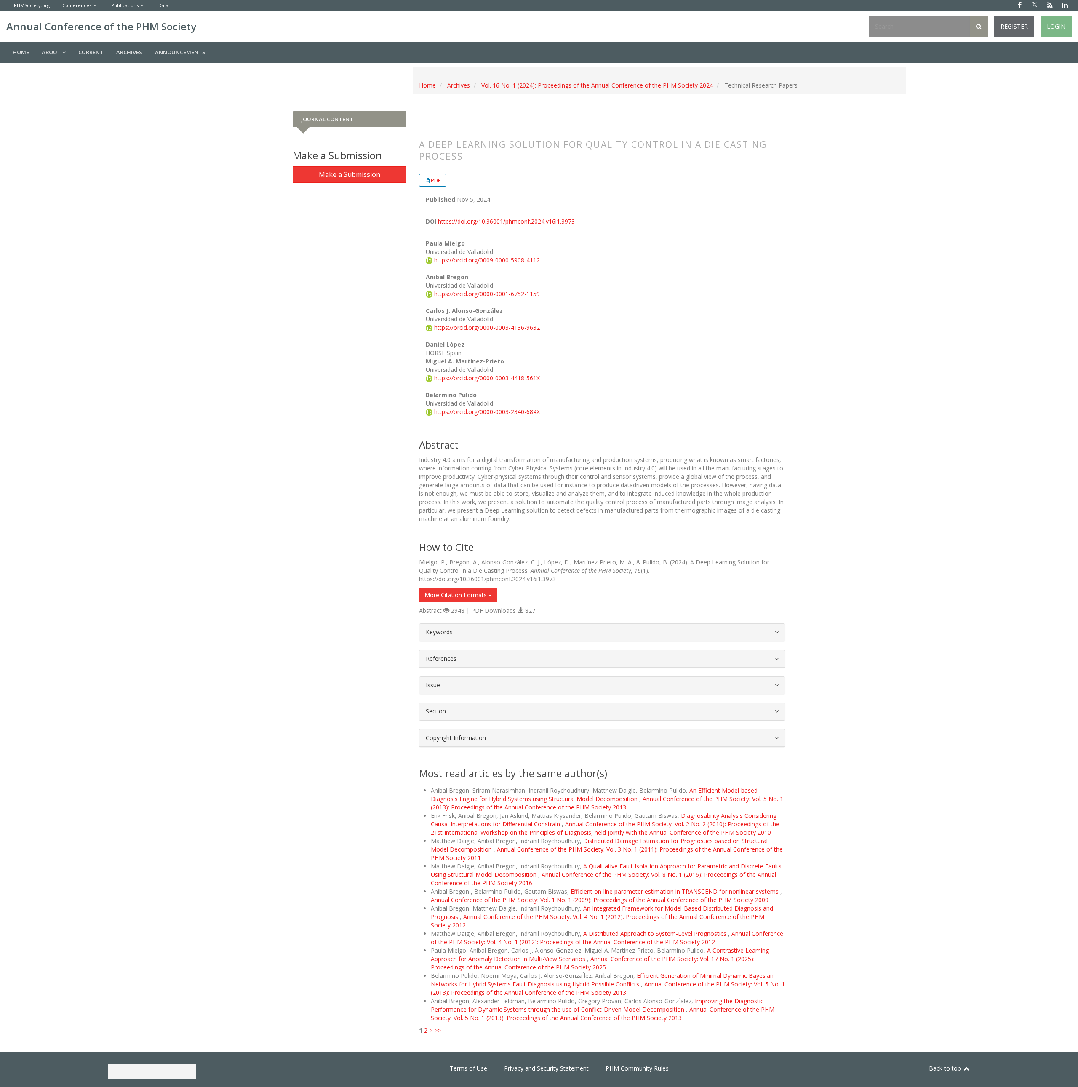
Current (91, 52)
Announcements (180, 52)
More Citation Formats (456, 595)
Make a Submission (349, 174)
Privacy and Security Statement (546, 1068)
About (52, 52)
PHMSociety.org (32, 5)
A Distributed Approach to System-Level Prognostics (655, 933)
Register (1014, 26)
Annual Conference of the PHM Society (101, 26)
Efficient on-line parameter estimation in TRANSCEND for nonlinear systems (675, 891)
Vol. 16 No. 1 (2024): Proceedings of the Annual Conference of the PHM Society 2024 (597, 85)
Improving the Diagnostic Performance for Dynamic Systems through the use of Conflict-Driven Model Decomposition (597, 1005)
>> (437, 1030)
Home (21, 52)
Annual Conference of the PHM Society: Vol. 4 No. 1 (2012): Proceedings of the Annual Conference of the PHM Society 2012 (607, 937)
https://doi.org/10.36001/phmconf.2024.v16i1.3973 (506, 221)
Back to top (946, 1068)
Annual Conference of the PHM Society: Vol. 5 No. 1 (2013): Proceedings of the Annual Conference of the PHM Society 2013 (607, 803)
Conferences (76, 5)
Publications (125, 5)
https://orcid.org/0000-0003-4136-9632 (486, 327)
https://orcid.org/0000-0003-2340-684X (486, 412)
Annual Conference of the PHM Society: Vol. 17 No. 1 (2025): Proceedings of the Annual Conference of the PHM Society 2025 (593, 963)
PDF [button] (435, 180)
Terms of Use (468, 1068)
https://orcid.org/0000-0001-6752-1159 (486, 294)
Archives (129, 52)
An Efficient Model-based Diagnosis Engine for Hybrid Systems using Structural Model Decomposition (594, 794)
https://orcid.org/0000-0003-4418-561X (486, 378)
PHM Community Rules (637, 1068)
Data (163, 5)
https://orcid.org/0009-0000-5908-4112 (486, 260)
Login (1056, 26)
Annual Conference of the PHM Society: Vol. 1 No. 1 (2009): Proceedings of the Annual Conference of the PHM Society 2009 (599, 900)
